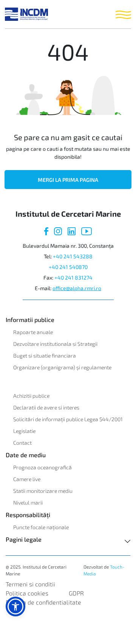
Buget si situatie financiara (44, 355)
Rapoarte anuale (33, 332)
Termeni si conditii (30, 584)
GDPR (76, 593)
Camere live (26, 479)
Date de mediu (26, 454)
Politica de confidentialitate (43, 602)
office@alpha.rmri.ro (77, 288)
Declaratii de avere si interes (46, 407)
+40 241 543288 (73, 256)
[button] (15, 606)
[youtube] (86, 230)
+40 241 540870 (68, 267)
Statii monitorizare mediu (43, 491)
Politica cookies (27, 593)
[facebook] (46, 230)
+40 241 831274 (73, 277)
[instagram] (58, 230)
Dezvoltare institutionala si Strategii (55, 344)
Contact (22, 442)
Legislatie (24, 431)
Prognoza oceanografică (42, 467)
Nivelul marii (28, 502)
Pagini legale (24, 539)
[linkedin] (72, 230)
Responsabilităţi (28, 514)
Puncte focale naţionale (41, 527)
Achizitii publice (31, 395)
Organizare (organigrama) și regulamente (62, 367)
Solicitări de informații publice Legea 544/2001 (67, 419)
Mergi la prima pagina (68, 180)
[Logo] (26, 14)
